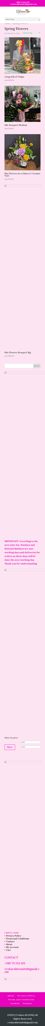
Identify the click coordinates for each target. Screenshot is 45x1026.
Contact (10, 941)
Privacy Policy (13, 935)
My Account (12, 947)
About (9, 944)
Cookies (15, 1003)
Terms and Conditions (17, 938)
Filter (10, 747)
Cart (8, 950)
